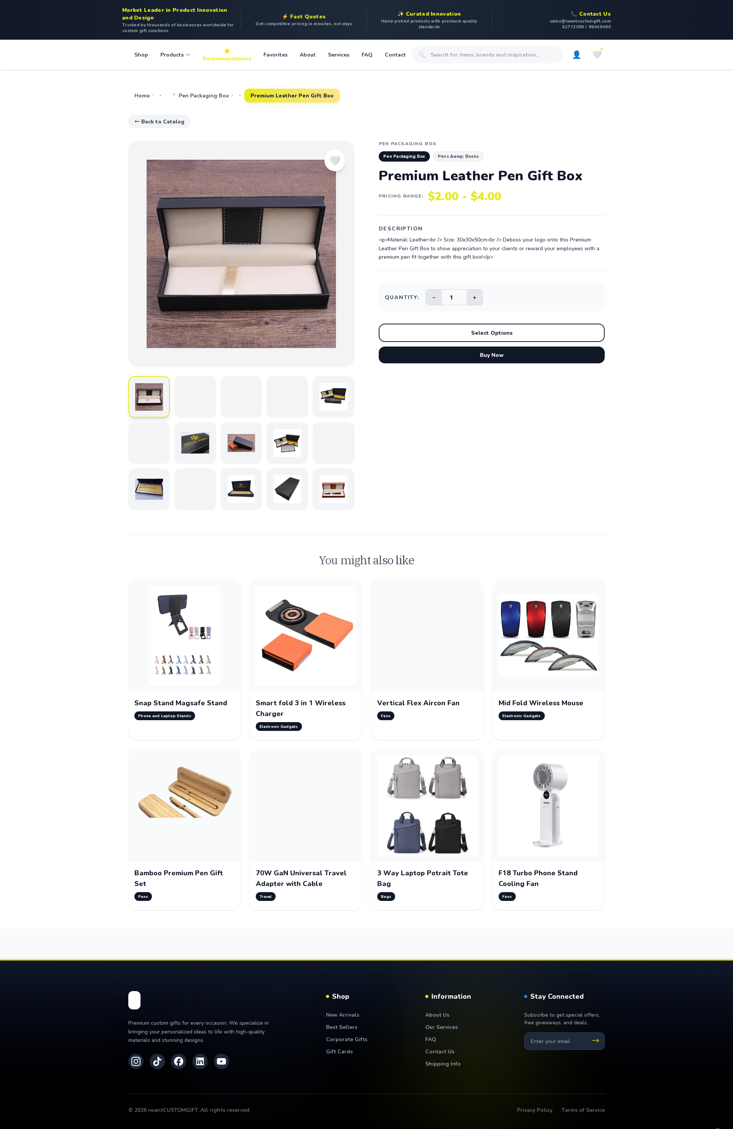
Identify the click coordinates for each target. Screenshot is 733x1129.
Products (172, 54)
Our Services (441, 1027)
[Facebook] (178, 1061)
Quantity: (402, 297)
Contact (395, 54)
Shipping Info (443, 1063)
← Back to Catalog (159, 121)
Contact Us (439, 1051)
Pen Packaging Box (204, 95)
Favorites (275, 54)
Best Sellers (341, 1027)
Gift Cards (339, 1051)
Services (338, 54)
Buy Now (492, 354)
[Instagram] (136, 1061)
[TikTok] (157, 1061)
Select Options (492, 332)
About (308, 54)
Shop (141, 54)
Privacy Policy (534, 1109)
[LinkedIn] (200, 1061)
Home (142, 95)
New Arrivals (342, 1014)
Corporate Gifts (346, 1039)
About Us (437, 1014)
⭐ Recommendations (227, 54)
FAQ (367, 54)
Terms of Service (583, 1109)
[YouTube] (221, 1061)
